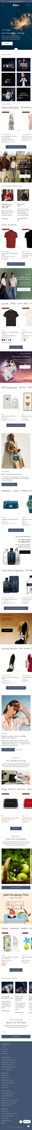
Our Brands (4, 1051)
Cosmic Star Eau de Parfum (8, 416)
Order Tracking (5, 1078)
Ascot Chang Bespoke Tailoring (9, 1113)
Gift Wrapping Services (7, 1080)
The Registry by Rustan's (8, 1093)
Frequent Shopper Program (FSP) (10, 1100)
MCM (2, 414)
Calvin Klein (23, 303)
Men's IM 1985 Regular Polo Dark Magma (10, 254)
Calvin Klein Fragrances (13, 570)
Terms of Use (5, 1084)
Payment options (19, 1012)
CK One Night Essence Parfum (9, 599)
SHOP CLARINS (8, 749)
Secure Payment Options (8, 1082)
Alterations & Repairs (7, 1105)
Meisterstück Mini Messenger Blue (10, 519)
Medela (24, 928)
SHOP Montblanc (16, 530)
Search (3, 1123)
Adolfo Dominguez (10, 107)
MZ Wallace (26, 107)
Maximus (21, 789)
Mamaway (14, 928)
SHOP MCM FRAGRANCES (16, 425)
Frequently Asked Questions (8, 1060)
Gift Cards (4, 1098)
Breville (27, 782)
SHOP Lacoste (16, 347)
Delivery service (5, 1010)
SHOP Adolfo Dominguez (16, 147)
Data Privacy (5, 1087)
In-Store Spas (5, 1118)
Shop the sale (5, 218)
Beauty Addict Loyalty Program (9, 1102)
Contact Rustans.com (7, 1069)
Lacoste (5, 303)
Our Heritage (5, 1049)
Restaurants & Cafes (7, 1120)
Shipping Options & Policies (8, 1062)
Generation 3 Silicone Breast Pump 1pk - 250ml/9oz (10, 958)
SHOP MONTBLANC (9, 484)
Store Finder (5, 1053)
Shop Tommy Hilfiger (16, 264)
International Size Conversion (9, 1067)
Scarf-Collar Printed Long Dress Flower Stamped (9, 137)
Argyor (16, 490)
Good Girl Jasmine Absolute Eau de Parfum (10, 678)
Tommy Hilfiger (5, 251)
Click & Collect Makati (7, 1095)
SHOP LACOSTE (23, 289)
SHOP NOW (7, 43)
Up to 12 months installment (16, 1)
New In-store (5, 1111)
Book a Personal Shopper (8, 1116)
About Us (4, 1046)
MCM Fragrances (9, 387)
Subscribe (16, 1036)
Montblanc (6, 490)
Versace (22, 387)
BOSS (12, 303)
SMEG (4, 782)
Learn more (19, 749)
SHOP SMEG (16, 828)
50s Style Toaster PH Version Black (10, 817)
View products (16, 887)
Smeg (4, 789)
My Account (4, 1075)
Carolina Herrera (9, 648)
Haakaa (5, 928)
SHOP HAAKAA (16, 970)
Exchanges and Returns (7, 1064)
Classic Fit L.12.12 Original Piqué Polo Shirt (10, 333)
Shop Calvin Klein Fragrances (16, 608)
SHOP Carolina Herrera (16, 687)
